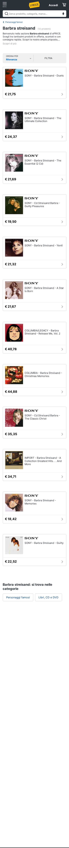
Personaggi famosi (14, 22)
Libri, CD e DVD (48, 597)
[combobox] (34, 13)
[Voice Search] (63, 14)
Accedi (53, 5)
